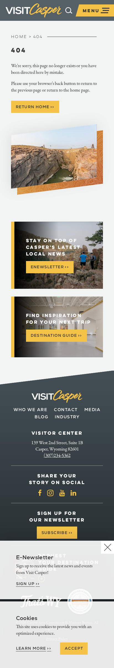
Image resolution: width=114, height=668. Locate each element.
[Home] (34, 10)
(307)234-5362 (57, 455)
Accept (74, 648)
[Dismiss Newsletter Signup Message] (107, 547)
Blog (41, 416)
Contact (66, 409)
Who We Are (30, 409)
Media (92, 409)
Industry (67, 416)
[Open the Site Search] (68, 10)
